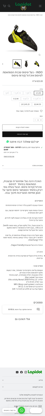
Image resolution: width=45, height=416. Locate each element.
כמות (41, 116)
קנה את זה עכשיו (22, 134)
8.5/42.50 (37, 99)
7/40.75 (28, 93)
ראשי (41, 15)
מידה (41, 89)
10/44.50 (37, 104)
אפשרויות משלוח (37, 165)
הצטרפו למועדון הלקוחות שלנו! (31, 395)
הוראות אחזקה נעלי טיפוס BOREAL (20, 309)
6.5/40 (38, 93)
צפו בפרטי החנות (9, 156)
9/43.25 (26, 99)
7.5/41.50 (17, 93)
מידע (41, 380)
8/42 (7, 93)
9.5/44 (15, 99)
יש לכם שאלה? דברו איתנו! (24, 141)
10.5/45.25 (25, 104)
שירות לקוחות (38, 387)
